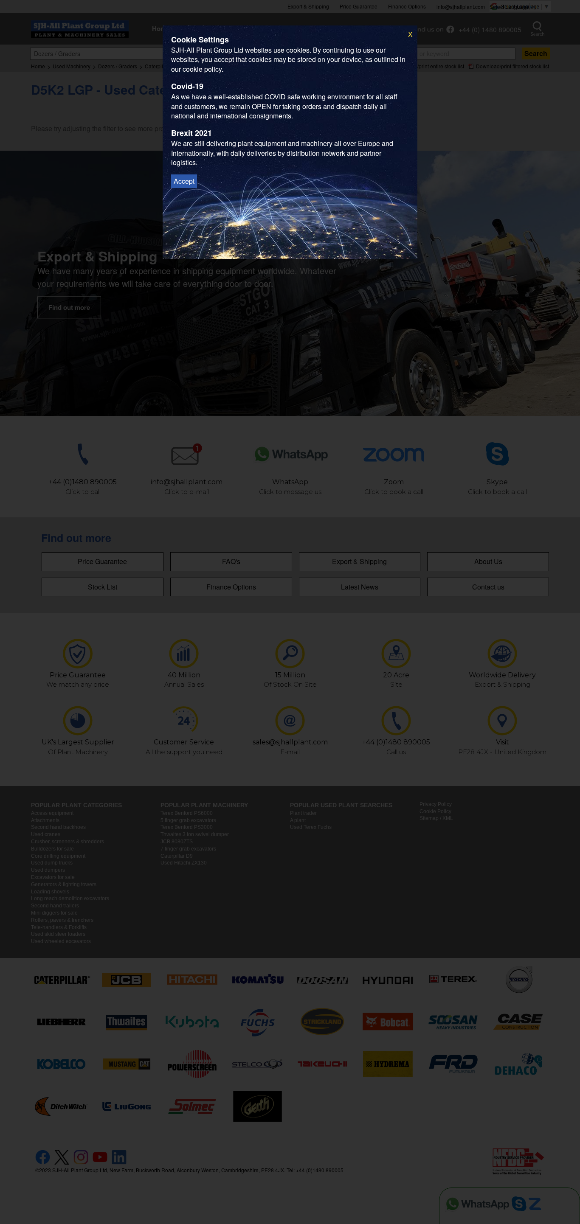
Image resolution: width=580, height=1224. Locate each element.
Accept (184, 181)
